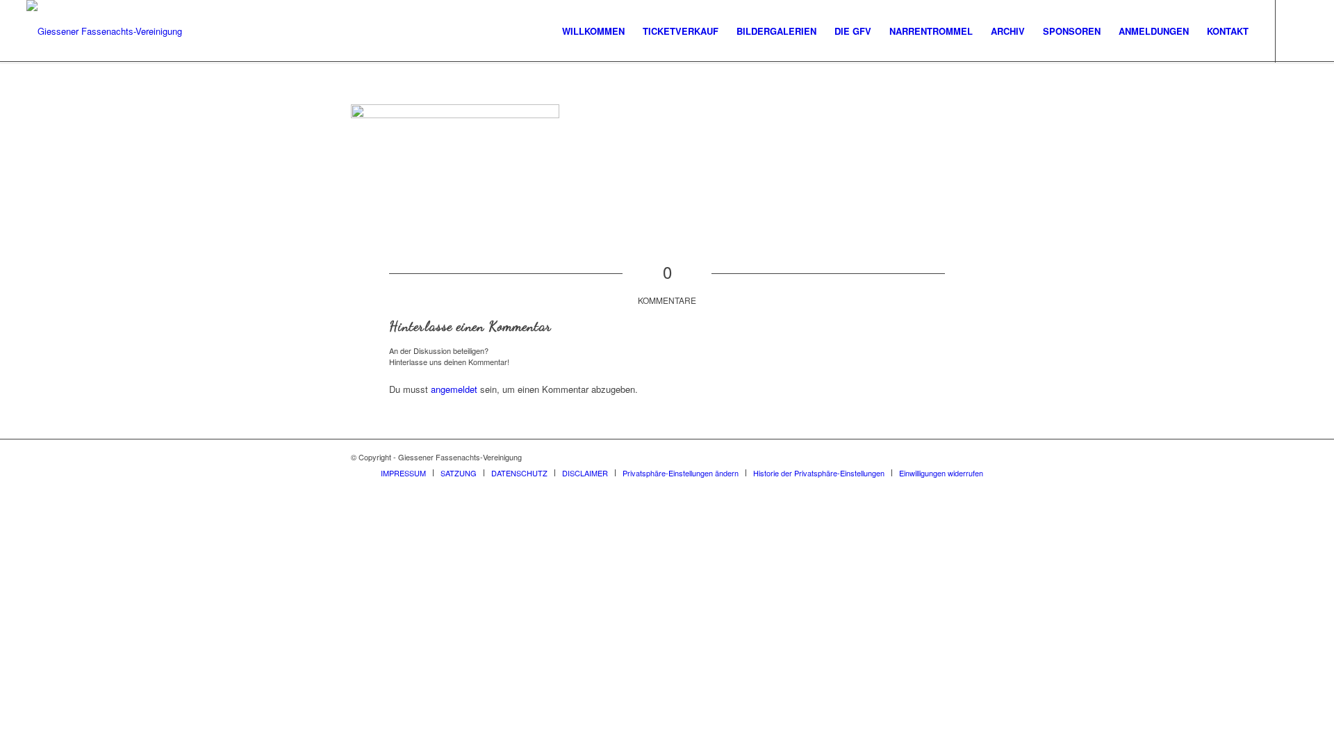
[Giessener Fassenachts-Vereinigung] (104, 31)
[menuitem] (593, 31)
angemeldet (454, 389)
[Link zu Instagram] (1297, 30)
